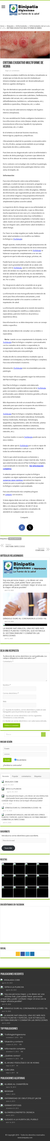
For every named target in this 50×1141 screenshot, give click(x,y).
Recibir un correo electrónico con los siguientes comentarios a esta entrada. (22, 717)
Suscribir (8, 848)
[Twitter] (27, 954)
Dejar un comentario (12, 71)
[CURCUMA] (2, 1070)
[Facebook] (23, 954)
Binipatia (10, 26)
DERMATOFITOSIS (13, 1105)
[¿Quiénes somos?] (2, 1056)
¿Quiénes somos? (12, 1056)
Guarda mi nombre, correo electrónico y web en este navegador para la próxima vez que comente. (24, 711)
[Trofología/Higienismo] (2, 1034)
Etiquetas (37, 776)
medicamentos (15, 539)
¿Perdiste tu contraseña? (12, 765)
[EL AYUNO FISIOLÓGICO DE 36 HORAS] (2, 1063)
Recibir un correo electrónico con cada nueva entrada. (26, 721)
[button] (25, 44)
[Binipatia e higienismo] (25, 10)
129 (22, 1058)
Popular (15, 776)
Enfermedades (21, 26)
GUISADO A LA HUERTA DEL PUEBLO (21, 1119)
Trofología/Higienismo (15, 1034)
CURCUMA (9, 1070)
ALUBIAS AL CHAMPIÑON (16, 1084)
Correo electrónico (11, 693)
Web (4, 702)
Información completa (15, 1048)
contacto (8, 495)
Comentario (8, 661)
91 (17, 1065)
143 (22, 1051)
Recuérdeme (21, 760)
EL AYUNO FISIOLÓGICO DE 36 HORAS (22, 1063)
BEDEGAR (9, 1091)
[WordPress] (32, 954)
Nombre (7, 685)
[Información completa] (2, 1048)
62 (17, 1073)
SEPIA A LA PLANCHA (13, 789)
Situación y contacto (14, 1041)
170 (20, 1044)
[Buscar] (43, 734)
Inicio (2, 26)
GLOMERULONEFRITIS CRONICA (19, 1112)
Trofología (17, 239)
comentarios (26, 776)
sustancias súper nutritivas (13, 480)
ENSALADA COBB (11, 782)
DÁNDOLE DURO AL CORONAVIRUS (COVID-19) (24, 618)
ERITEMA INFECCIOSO (15, 545)
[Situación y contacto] (2, 1041)
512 (21, 1037)
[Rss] (18, 954)
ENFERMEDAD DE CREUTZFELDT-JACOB (23, 1098)
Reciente (5, 776)
